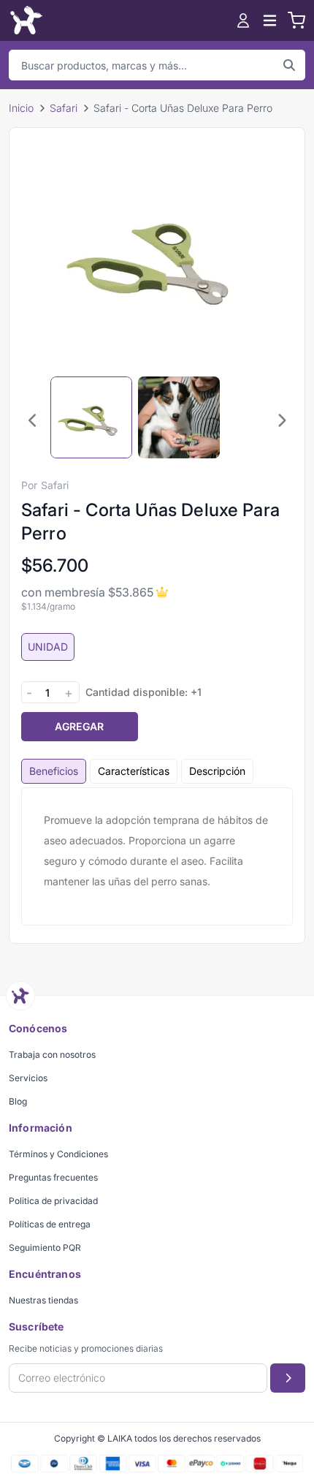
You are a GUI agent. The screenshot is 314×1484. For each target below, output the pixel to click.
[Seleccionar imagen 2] (179, 417)
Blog (18, 1101)
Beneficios (53, 771)
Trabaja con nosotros (52, 1054)
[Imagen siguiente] (281, 420)
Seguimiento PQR (45, 1247)
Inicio (21, 108)
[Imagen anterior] (33, 420)
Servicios (28, 1077)
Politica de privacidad (53, 1200)
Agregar (79, 726)
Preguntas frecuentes (53, 1177)
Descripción (217, 771)
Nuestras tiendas (43, 1300)
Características (133, 771)
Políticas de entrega (50, 1224)
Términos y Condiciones (58, 1153)
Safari (63, 108)
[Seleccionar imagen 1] (91, 417)
